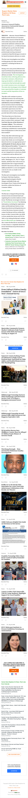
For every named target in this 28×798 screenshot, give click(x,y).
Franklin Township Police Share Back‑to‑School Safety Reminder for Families (12, 557)
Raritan (3, 286)
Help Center (17, 787)
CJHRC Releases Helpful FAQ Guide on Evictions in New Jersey (13, 523)
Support (22, 13)
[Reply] (6, 274)
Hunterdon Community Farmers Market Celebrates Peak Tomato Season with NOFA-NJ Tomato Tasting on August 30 (13, 330)
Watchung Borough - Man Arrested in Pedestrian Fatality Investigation (12, 450)
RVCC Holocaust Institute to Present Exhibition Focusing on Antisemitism (12, 629)
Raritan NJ (4, 20)
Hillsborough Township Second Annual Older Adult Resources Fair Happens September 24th (13, 415)
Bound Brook (4, 482)
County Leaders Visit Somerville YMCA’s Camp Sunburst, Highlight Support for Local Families (13, 593)
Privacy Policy (17, 794)
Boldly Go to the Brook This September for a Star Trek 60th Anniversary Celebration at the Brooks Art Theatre (12, 487)
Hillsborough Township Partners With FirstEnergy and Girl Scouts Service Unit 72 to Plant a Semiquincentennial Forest (13, 397)
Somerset (3, 553)
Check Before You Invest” (11, 202)
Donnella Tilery (9, 31)
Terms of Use (11, 794)
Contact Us (10, 787)
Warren (3, 446)
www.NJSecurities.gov (9, 220)
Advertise (15, 348)
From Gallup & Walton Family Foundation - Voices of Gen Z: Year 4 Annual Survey (13, 291)
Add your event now (14, 754)
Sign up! (14, 260)
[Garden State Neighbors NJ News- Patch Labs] (12, 2)
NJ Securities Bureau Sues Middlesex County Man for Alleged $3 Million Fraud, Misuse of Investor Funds (13, 433)
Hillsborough (4, 392)
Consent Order (6, 190)
